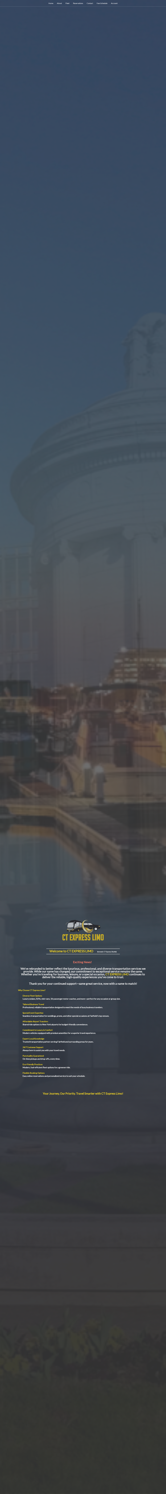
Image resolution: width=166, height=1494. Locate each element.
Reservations (78, 3)
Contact (90, 3)
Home (50, 3)
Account (114, 3)
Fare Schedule (102, 3)
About (59, 3)
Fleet (67, 3)
